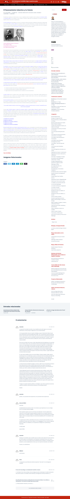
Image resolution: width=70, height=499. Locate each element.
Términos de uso (24, 497)
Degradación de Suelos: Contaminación (58, 152)
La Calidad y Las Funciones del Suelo (58, 182)
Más (46, 4)
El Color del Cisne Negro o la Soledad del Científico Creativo (28, 469)
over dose (53, 106)
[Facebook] (51, 2)
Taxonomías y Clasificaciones (56, 212)
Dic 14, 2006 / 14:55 (51, 394)
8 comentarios (12, 13)
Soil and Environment (55, 241)
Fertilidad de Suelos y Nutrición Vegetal (58, 171)
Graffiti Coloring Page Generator (57, 103)
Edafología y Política (55, 164)
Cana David (53, 109)
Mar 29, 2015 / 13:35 (51, 469)
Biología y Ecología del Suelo (39, 4)
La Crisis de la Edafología (56, 184)
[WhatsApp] (21, 164)
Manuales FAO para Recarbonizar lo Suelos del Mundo (58, 74)
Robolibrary (53, 99)
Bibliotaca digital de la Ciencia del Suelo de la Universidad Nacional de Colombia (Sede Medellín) (58, 270)
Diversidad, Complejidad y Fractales (58, 156)
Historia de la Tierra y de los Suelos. (58, 181)
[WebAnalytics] (52, 60)
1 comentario (33, 312)
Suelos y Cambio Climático (56, 211)
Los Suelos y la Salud (55, 187)
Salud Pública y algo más (56, 249)
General (52, 177)
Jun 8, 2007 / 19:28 (51, 450)
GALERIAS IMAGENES (20, 4)
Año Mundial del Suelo (29, 4)
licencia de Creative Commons (57, 45)
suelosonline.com (54, 261)
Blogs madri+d (6, 4)
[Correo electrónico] (25, 164)
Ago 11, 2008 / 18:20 (51, 459)
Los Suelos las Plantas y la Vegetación (58, 185)
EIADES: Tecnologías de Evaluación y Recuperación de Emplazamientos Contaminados (58, 283)
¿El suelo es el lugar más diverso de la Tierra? (56, 310)
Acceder (52, 299)
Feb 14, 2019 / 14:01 (52, 480)
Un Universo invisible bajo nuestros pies (25, 1)
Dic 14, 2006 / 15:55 (51, 435)
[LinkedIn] (13, 164)
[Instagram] (58, 2)
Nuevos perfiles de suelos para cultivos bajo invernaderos (58, 77)
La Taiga (59, 101)
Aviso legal (47, 497)
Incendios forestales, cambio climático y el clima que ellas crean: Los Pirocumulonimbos (58, 80)
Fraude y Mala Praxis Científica (57, 176)
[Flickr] (56, 2)
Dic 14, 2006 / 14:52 (51, 326)
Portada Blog (13, 4)
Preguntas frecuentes (32, 497)
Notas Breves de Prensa (56, 189)
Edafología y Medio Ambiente (57, 239)
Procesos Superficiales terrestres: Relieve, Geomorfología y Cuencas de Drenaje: (58, 199)
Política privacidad (40, 497)
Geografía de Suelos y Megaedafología (58, 179)
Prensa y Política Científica (56, 196)
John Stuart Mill (44, 114)
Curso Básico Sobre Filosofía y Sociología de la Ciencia (27, 12)
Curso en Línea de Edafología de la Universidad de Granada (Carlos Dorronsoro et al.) (58, 274)
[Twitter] (53, 2)
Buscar (64, 9)
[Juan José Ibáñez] (55, 67)
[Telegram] (17, 164)
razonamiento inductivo (6, 55)
